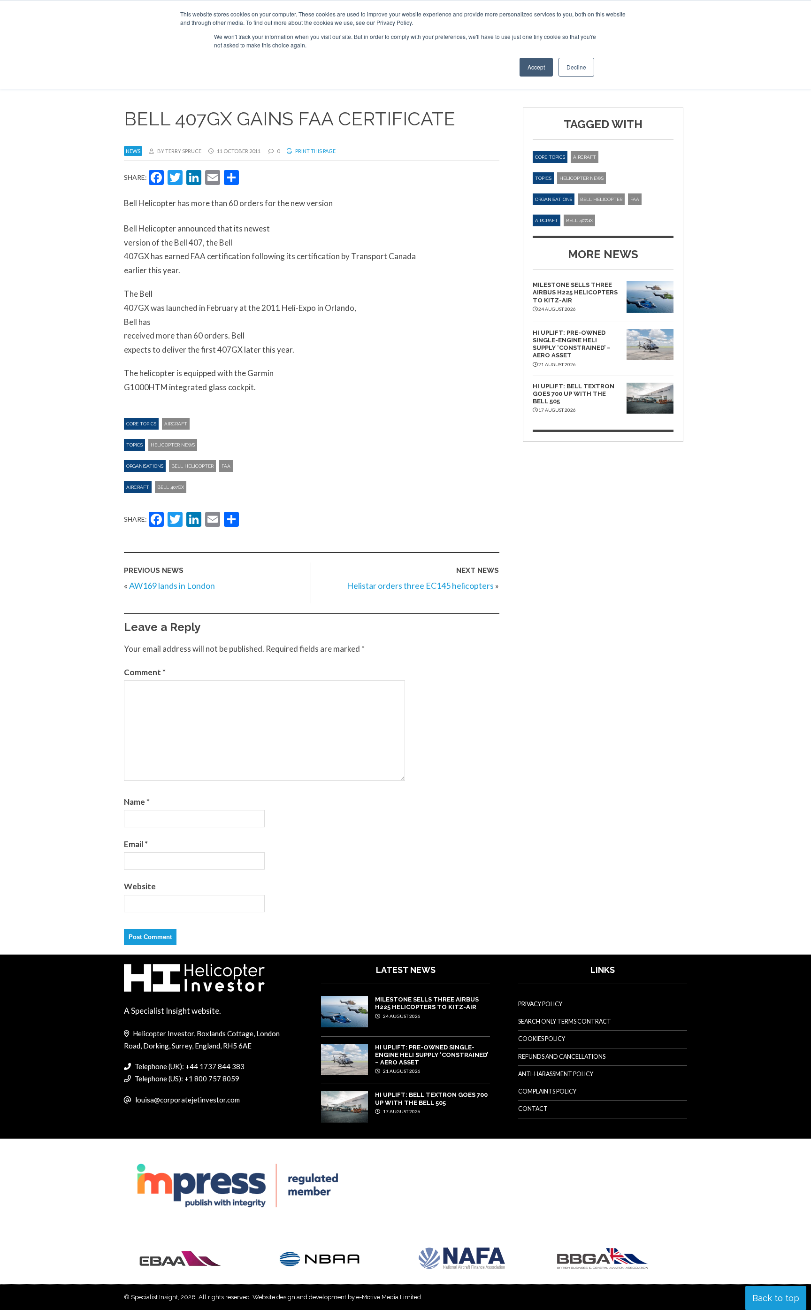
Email (136, 844)
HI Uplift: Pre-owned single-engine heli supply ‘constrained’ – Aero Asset (572, 344)
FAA (226, 466)
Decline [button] (576, 67)
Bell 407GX (170, 487)
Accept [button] (536, 67)
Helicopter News (173, 444)
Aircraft (175, 423)
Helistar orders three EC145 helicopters (420, 585)
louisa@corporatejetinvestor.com (187, 1099)
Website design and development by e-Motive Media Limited (336, 1297)
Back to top (775, 1298)
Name (137, 802)
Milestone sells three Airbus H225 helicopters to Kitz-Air (575, 292)
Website (140, 886)
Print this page (315, 151)
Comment (145, 672)
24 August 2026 (401, 1016)
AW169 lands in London (172, 585)
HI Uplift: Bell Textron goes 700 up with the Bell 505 (573, 394)
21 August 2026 (401, 1071)
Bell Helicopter (192, 466)
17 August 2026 (401, 1111)
